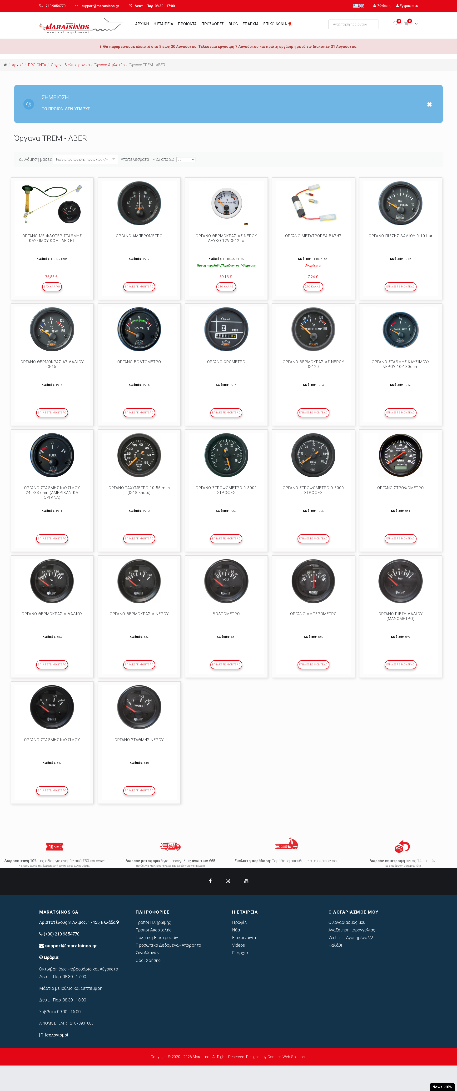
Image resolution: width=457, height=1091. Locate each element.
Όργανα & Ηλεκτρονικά (70, 65)
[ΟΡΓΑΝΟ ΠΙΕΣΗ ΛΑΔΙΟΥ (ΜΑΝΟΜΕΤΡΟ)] (400, 581)
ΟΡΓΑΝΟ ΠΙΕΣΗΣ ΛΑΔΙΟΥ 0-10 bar (400, 236)
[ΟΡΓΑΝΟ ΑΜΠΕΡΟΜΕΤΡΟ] (139, 203)
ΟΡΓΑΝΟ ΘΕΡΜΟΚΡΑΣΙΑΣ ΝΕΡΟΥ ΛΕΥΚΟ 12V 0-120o (226, 238)
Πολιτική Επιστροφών (157, 937)
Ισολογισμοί (56, 1034)
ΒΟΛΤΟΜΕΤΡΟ (226, 614)
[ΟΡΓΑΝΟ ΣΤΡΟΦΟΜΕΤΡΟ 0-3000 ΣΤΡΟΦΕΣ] (226, 455)
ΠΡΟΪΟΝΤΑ (187, 24)
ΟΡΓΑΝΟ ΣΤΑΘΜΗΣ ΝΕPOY (139, 740)
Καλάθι (335, 945)
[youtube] (246, 881)
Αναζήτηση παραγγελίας (351, 929)
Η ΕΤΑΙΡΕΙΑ (163, 24)
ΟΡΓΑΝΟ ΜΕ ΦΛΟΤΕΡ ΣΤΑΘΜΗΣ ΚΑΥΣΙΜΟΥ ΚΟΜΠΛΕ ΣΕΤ (52, 238)
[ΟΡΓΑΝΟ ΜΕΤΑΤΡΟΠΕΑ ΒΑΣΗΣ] (313, 203)
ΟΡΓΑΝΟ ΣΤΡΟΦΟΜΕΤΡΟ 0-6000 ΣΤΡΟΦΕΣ (313, 490)
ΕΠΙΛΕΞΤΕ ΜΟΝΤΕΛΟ (139, 286)
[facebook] (210, 881)
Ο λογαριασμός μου (346, 922)
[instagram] (228, 881)
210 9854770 (55, 6)
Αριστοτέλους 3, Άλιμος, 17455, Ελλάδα (77, 922)
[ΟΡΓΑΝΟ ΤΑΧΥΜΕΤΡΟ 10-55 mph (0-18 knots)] (139, 455)
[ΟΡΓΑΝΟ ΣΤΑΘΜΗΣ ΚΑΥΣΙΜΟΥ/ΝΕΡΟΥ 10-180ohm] (400, 329)
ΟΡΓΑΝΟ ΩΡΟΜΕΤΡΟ (226, 362)
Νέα (236, 929)
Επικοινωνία (244, 937)
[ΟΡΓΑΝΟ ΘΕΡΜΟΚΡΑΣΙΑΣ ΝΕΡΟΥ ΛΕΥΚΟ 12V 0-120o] (226, 203)
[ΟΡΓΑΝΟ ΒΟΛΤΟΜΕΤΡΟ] (139, 329)
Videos (238, 945)
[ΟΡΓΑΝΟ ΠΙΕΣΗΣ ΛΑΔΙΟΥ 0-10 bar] (400, 203)
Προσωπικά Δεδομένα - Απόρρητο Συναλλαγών (168, 949)
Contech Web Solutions (287, 1057)
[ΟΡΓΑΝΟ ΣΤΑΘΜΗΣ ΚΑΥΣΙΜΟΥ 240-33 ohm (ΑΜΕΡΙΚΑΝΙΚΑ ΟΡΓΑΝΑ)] (52, 455)
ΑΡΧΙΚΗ (142, 24)
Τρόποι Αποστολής (154, 929)
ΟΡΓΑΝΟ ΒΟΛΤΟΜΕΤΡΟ (139, 362)
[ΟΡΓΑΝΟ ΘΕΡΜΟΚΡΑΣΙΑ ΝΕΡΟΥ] (139, 581)
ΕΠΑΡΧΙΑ (250, 24)
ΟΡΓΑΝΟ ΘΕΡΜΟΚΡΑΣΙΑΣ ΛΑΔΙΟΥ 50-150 (52, 364)
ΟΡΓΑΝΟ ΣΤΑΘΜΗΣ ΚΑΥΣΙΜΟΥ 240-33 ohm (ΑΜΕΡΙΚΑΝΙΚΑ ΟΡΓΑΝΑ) (52, 493)
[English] (361, 6)
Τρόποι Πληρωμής (153, 922)
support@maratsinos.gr (100, 6)
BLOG (233, 24)
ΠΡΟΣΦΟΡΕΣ (212, 24)
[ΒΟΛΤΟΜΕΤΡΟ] (226, 581)
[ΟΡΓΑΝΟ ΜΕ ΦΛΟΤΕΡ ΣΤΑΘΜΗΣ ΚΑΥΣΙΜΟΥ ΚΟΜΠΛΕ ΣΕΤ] (52, 203)
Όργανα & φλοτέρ (109, 65)
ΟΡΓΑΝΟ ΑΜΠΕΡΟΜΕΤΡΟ (139, 236)
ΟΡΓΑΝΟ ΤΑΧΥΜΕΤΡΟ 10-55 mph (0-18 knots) (139, 490)
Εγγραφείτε (409, 6)
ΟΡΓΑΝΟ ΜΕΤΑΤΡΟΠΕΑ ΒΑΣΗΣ (313, 236)
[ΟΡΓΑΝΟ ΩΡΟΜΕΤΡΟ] (226, 329)
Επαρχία (240, 952)
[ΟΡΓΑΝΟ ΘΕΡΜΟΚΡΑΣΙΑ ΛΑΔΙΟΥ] (52, 581)
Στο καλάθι (52, 286)
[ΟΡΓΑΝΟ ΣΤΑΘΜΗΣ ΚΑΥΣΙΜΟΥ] (52, 707)
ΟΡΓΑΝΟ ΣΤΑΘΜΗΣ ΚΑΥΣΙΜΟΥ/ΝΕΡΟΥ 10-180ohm (400, 364)
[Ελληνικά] (355, 6)
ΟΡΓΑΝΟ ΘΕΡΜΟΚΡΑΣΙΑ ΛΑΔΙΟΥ (52, 614)
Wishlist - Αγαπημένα (347, 937)
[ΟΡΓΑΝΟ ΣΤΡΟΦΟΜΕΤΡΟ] (400, 455)
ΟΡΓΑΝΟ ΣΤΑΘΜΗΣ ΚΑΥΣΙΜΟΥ (52, 740)
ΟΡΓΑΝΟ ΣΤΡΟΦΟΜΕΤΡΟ (400, 488)
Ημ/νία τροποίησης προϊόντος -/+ (82, 159)
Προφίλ (239, 922)
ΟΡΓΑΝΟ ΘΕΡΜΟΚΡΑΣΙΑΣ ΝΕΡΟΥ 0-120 (313, 364)
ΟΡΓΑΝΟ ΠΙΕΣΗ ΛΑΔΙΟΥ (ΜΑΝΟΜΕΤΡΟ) (400, 616)
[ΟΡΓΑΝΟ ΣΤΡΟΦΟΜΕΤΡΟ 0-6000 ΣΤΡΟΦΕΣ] (313, 455)
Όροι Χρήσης (148, 960)
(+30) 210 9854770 (61, 933)
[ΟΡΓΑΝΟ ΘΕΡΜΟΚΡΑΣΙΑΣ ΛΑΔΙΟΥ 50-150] (52, 329)
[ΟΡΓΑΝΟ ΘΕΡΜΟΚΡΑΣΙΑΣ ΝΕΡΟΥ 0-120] (313, 329)
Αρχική (17, 65)
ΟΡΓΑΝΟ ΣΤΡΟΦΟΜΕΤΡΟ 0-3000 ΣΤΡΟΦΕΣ (226, 490)
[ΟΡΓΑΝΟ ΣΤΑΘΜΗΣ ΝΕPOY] (139, 707)
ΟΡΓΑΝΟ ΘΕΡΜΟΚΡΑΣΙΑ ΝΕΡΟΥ (139, 614)
